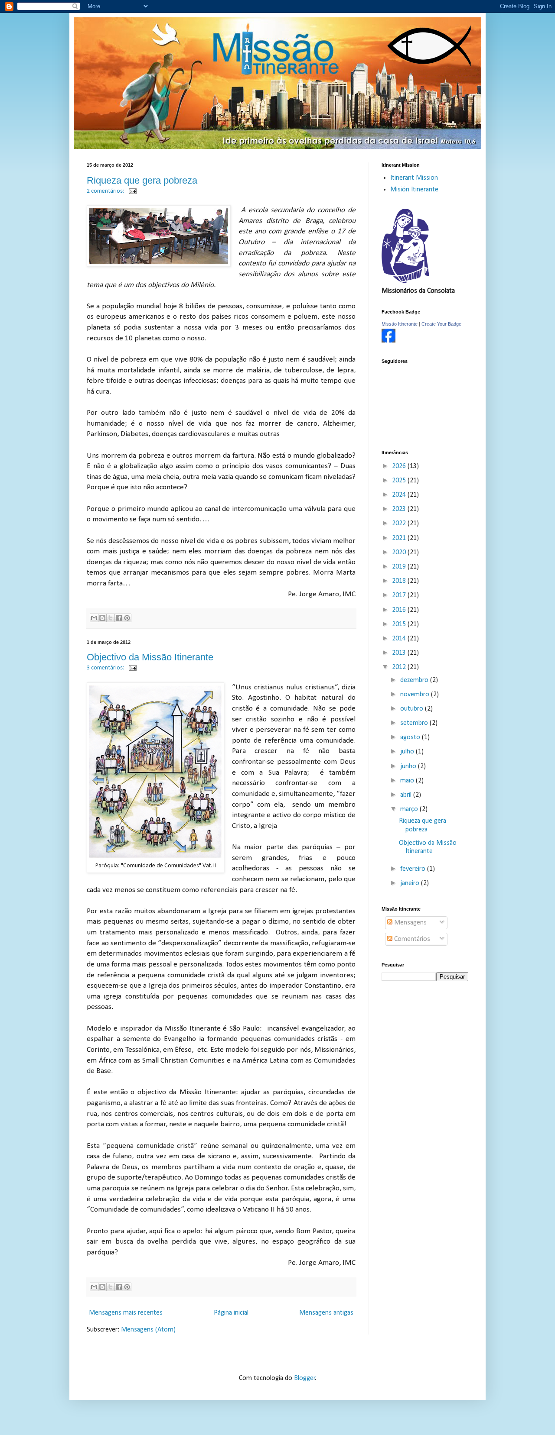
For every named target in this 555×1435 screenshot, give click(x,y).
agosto (411, 737)
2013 (400, 653)
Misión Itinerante (414, 189)
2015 (400, 624)
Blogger (304, 1378)
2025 (400, 480)
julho (408, 751)
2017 (400, 595)
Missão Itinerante (400, 323)
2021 (400, 538)
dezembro (415, 680)
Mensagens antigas (326, 1312)
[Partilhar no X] (110, 618)
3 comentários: (106, 668)
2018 (400, 581)
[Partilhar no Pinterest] (127, 618)
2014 (400, 638)
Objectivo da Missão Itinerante (150, 657)
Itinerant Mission (414, 178)
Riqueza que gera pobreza (142, 180)
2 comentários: (106, 191)
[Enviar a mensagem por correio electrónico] (131, 191)
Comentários (411, 939)
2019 (400, 566)
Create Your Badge (441, 323)
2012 (400, 667)
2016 (400, 610)
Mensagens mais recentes (126, 1312)
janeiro (410, 883)
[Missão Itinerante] (388, 340)
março (410, 809)
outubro (412, 708)
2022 (400, 523)
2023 (400, 509)
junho (409, 766)
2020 (400, 552)
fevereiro (413, 869)
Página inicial (231, 1312)
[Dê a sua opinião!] (102, 618)
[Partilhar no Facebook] (118, 618)
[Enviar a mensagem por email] (94, 618)
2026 (400, 466)
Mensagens (409, 922)
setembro (415, 723)
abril (406, 795)
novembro (415, 694)
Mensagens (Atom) (148, 1329)
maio (408, 780)
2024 (400, 494)
